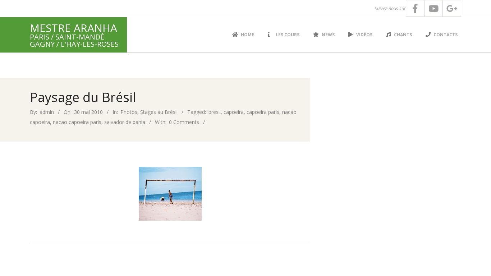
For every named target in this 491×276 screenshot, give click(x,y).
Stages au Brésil (159, 112)
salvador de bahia (124, 122)
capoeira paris (263, 112)
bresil (214, 112)
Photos (128, 112)
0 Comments (184, 122)
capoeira (234, 112)
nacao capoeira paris (77, 122)
